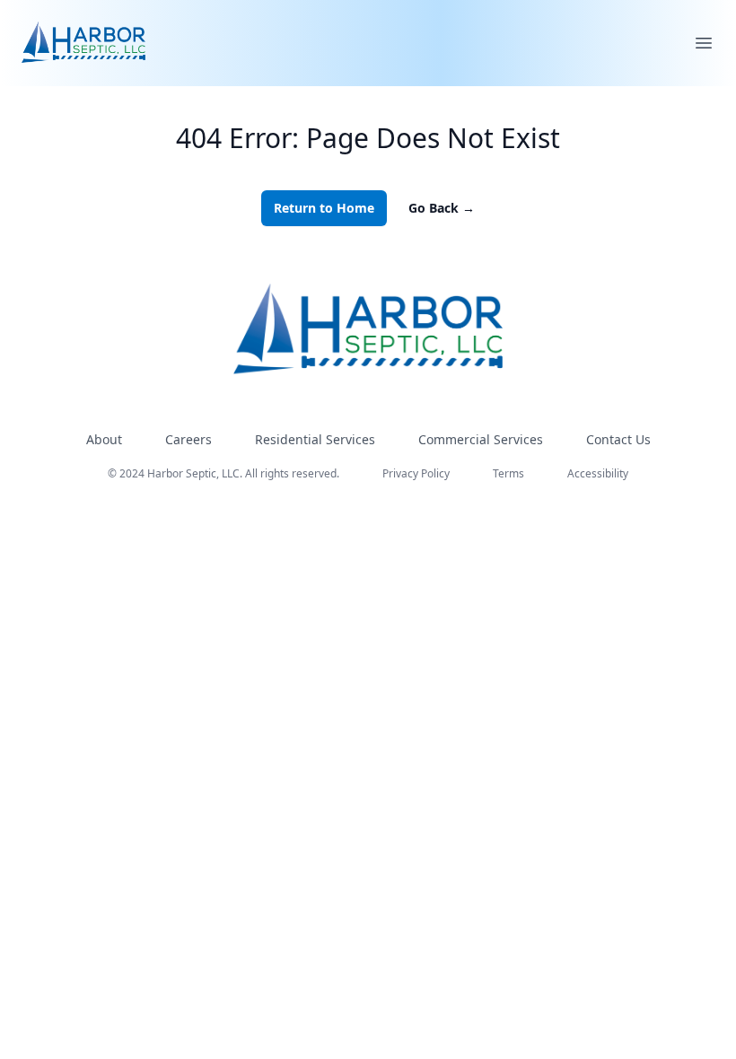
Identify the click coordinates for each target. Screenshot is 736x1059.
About (104, 439)
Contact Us (618, 439)
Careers (188, 439)
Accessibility (597, 473)
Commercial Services (480, 439)
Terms (508, 473)
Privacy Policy (416, 473)
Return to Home (324, 207)
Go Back (441, 207)
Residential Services (315, 439)
